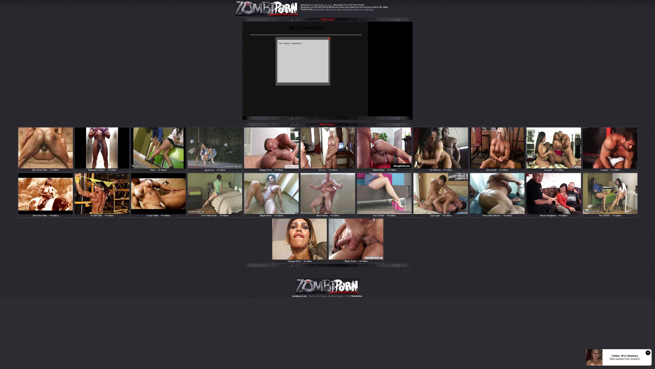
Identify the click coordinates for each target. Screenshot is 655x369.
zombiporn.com (299, 296)
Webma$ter (356, 296)
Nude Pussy (369, 9)
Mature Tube (319, 9)
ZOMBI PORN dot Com (322, 5)
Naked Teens (358, 9)
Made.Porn (347, 9)
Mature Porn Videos (333, 9)
